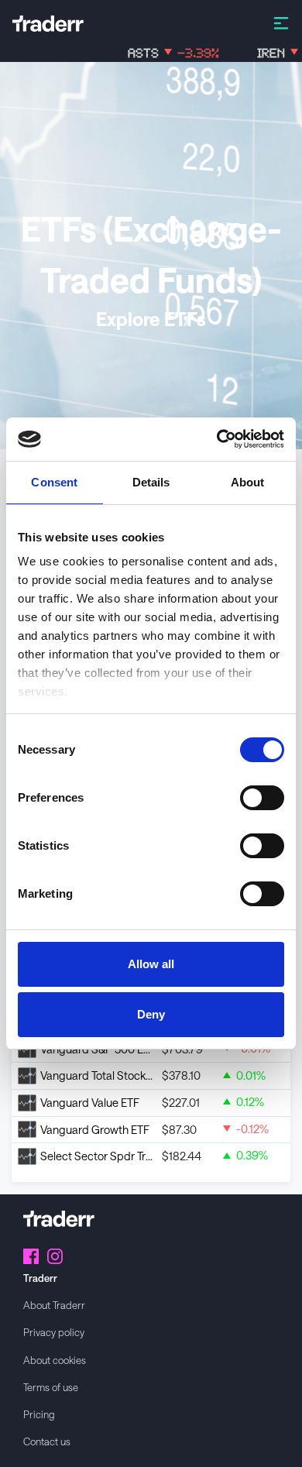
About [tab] (248, 482)
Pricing (39, 1414)
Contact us (46, 1441)
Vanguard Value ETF (89, 1102)
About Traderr (54, 1305)
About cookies (54, 1360)
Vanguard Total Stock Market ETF (122, 1075)
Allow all (151, 964)
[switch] (262, 797)
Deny (151, 1014)
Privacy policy (53, 1332)
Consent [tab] (54, 482)
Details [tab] (151, 482)
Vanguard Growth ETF (94, 1129)
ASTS (156, 53)
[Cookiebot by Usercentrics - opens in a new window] (217, 439)
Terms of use (50, 1387)
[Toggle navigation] (281, 22)
